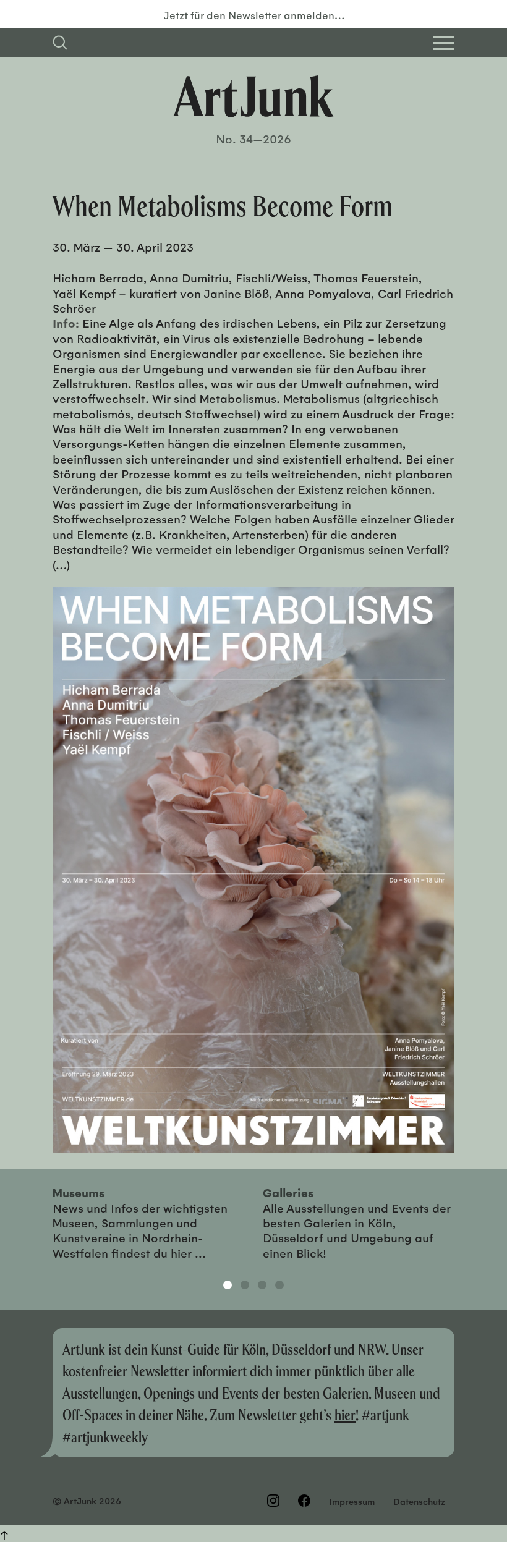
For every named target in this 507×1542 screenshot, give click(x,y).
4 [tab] (279, 1285)
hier (345, 1414)
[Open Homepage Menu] (443, 43)
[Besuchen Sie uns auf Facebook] (304, 1500)
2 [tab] (245, 1285)
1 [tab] (227, 1285)
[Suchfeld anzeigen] (60, 42)
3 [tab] (262, 1285)
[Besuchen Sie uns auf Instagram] (273, 1500)
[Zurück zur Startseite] (253, 96)
